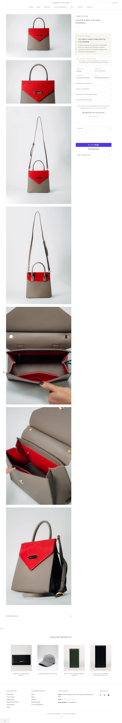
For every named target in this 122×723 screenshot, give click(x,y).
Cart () (115, 2)
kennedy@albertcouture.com (69, 699)
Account (99, 2)
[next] (116, 659)
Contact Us (34, 699)
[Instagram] (104, 695)
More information (83, 155)
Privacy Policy (10, 694)
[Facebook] (81, 122)
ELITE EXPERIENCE (60, 7)
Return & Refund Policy (13, 702)
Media (8, 707)
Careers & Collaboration (37, 704)
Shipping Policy (11, 699)
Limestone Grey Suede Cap (47, 673)
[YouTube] (108, 695)
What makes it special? (84, 83)
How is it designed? (83, 89)
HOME (31, 7)
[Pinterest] (86, 122)
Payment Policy (12, 616)
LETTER (80, 7)
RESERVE (47, 7)
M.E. (72, 7)
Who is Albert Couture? (84, 99)
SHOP (38, 7)
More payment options (93, 148)
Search (106, 2)
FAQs (32, 694)
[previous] (6, 659)
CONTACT (90, 7)
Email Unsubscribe (35, 702)
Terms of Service (11, 697)
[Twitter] (83, 122)
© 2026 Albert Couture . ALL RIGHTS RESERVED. (61, 713)
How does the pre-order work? (86, 94)
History (33, 697)
